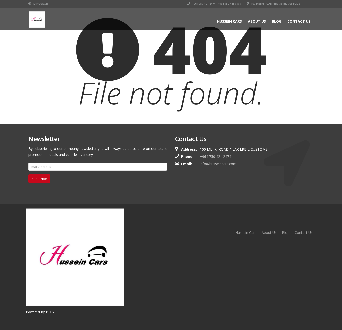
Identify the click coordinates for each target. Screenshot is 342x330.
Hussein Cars (229, 21)
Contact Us (298, 21)
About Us (257, 21)
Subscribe (39, 178)
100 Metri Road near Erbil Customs (275, 4)
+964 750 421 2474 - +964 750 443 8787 (216, 4)
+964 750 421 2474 (215, 156)
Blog (276, 21)
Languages (41, 4)
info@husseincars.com (218, 164)
